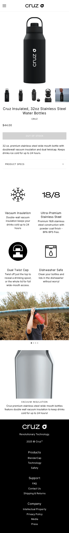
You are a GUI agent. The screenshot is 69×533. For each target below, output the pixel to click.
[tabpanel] (34, 316)
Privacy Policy (35, 514)
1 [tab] (31, 342)
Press (34, 524)
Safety (34, 467)
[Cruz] (34, 5)
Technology (34, 462)
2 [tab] (33, 342)
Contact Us (34, 488)
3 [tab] (35, 342)
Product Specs (14, 164)
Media (34, 519)
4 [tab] (38, 342)
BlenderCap (34, 458)
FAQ (34, 483)
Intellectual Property (34, 509)
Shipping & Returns (35, 493)
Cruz (34, 119)
